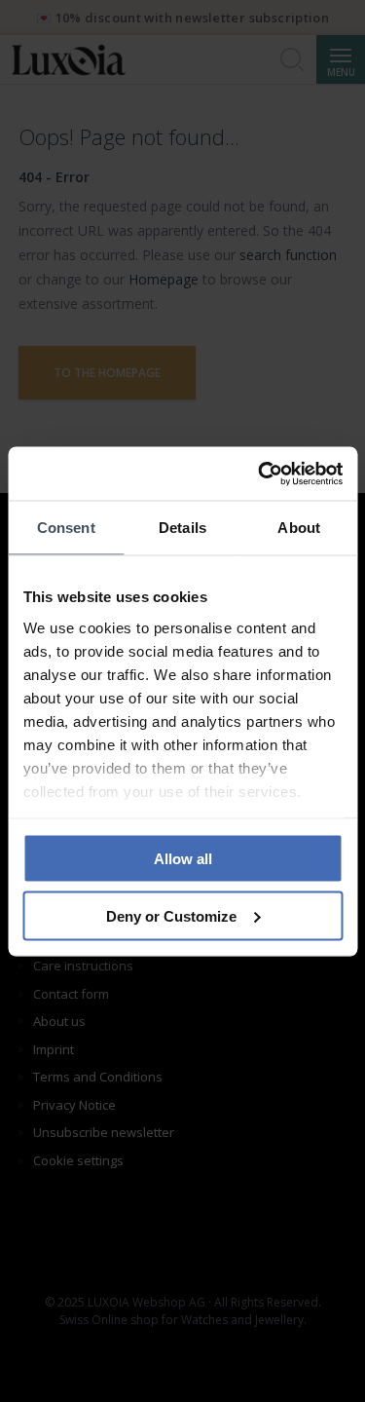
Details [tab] (182, 527)
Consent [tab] (66, 527)
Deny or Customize (171, 915)
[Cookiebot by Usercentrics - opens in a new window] (260, 473)
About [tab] (298, 527)
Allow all (183, 859)
